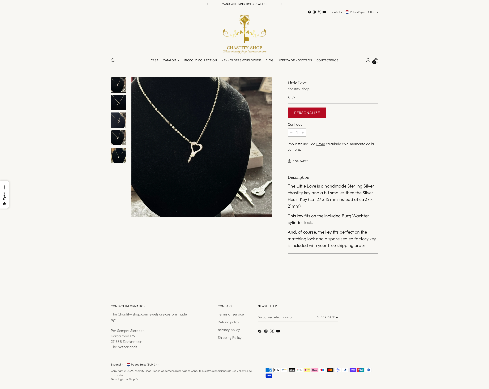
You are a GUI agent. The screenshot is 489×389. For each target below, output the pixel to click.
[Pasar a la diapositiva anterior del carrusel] (366, 282)
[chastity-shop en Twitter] (319, 12)
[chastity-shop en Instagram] (314, 12)
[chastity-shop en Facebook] (309, 12)
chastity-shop (298, 89)
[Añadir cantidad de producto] (302, 132)
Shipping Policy (230, 337)
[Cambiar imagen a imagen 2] (118, 102)
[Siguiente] (282, 4)
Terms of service (231, 314)
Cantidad (295, 124)
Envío (320, 144)
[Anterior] (207, 4)
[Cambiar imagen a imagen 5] (118, 155)
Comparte (300, 161)
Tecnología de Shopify (124, 379)
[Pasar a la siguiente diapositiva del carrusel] (375, 282)
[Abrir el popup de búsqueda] (113, 60)
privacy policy (229, 329)
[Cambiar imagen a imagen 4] (118, 137)
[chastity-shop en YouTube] (324, 12)
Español (335, 12)
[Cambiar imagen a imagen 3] (118, 120)
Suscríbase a (327, 317)
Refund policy (228, 322)
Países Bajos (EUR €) (363, 12)
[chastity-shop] (244, 34)
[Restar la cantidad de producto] (291, 132)
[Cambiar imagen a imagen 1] (118, 85)
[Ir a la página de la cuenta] (368, 60)
